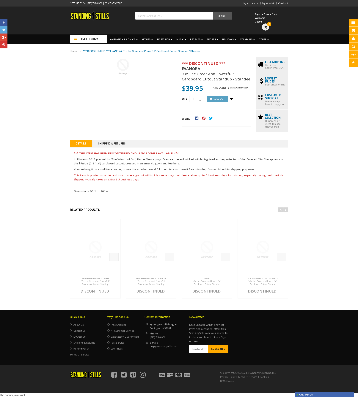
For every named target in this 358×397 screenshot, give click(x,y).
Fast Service (117, 342)
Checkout (283, 3)
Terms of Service (79, 354)
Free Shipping (118, 324)
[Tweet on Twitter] (212, 118)
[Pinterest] (3, 44)
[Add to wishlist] (231, 99)
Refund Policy (80, 348)
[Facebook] (3, 22)
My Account (79, 336)
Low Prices (116, 348)
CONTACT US (114, 3)
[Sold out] (114, 257)
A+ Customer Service (122, 330)
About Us (78, 324)
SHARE (186, 118)
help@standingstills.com (163, 346)
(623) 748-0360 (94, 3)
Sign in (259, 14)
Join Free (271, 14)
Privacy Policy (227, 377)
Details (81, 143)
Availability (221, 87)
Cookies (264, 377)
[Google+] (3, 37)
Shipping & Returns (112, 143)
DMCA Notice (227, 381)
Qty (184, 99)
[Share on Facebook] (198, 118)
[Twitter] (3, 30)
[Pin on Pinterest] (205, 118)
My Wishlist (268, 3)
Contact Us (79, 330)
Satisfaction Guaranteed (124, 336)
